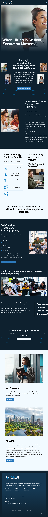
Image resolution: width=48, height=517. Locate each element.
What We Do (8, 488)
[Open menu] (46, 2)
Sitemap (28, 510)
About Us (26, 488)
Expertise (16, 488)
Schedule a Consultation (24, 88)
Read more (9, 399)
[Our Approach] (24, 368)
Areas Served (8, 490)
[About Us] (24, 422)
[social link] (41, 513)
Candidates (26, 490)
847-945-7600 (12, 498)
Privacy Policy (33, 510)
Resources (35, 488)
